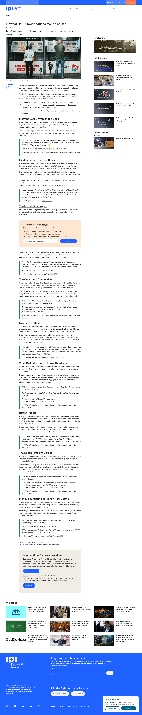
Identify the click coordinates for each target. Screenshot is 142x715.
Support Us (78, 693)
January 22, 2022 (56, 358)
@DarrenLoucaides (44, 483)
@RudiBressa (40, 441)
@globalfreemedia (74, 264)
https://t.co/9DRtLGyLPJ (44, 532)
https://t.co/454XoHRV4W (41, 197)
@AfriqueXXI (26, 197)
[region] (121, 704)
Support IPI (131, 2)
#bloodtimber (58, 441)
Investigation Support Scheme (54, 105)
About (109, 2)
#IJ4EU (24, 145)
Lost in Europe (38, 122)
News (71, 9)
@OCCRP (25, 309)
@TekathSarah (67, 439)
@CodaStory (41, 487)
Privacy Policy (72, 706)
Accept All (128, 708)
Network (78, 9)
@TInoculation (66, 267)
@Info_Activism (53, 393)
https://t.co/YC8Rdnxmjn (57, 149)
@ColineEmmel (41, 530)
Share (11, 86)
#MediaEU (44, 149)
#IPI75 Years (121, 2)
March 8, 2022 (57, 536)
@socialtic (65, 393)
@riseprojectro (71, 307)
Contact (61, 706)
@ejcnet (24, 267)
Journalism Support (103, 9)
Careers (52, 706)
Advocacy (89, 9)
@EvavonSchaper (42, 267)
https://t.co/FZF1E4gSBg (72, 441)
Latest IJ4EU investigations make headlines (44, 545)
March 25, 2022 (27, 407)
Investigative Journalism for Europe (32, 90)
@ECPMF (32, 267)
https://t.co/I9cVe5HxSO (38, 312)
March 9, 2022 (27, 447)
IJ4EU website (33, 542)
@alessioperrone (60, 483)
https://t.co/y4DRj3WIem (41, 354)
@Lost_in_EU (40, 140)
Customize (112, 708)
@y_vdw (64, 530)
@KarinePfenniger (54, 530)
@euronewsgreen (28, 441)
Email (53, 669)
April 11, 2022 (47, 201)
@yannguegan (30, 530)
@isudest (62, 307)
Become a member (31, 571)
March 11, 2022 (27, 493)
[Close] (137, 697)
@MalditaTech (42, 393)
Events (131, 9)
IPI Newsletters (85, 706)
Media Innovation (118, 9)
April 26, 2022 (52, 274)
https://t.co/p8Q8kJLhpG (45, 270)
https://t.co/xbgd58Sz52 (56, 487)
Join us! (68, 241)
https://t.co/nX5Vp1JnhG (45, 401)
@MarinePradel (40, 352)
